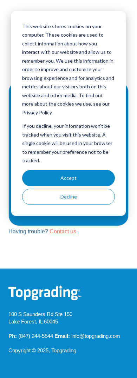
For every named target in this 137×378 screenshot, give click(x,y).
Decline (68, 197)
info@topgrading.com (95, 336)
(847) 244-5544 (35, 336)
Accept (68, 178)
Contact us (63, 231)
